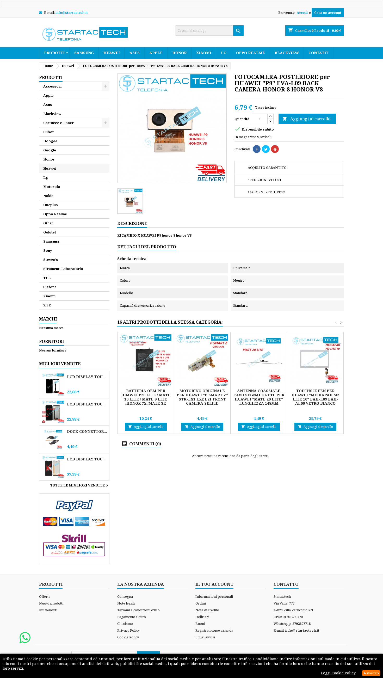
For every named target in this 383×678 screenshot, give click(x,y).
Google (49, 150)
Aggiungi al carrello (306, 119)
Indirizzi (202, 616)
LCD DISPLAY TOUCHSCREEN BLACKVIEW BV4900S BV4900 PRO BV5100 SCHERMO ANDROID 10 (87, 404)
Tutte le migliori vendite (79, 485)
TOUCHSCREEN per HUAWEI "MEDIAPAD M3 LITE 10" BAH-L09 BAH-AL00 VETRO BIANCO (315, 397)
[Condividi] (257, 149)
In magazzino (245, 136)
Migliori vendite (60, 364)
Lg (223, 52)
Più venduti (48, 610)
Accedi (302, 12)
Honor (179, 52)
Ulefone (50, 287)
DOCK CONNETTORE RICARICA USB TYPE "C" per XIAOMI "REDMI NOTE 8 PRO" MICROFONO (87, 431)
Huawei (111, 52)
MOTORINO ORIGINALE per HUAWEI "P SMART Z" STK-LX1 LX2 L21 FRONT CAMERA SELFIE (202, 397)
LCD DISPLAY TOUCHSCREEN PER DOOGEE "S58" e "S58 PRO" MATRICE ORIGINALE (87, 459)
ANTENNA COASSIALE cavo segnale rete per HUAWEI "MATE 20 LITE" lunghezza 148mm (258, 397)
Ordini (200, 603)
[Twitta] (266, 149)
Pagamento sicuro (131, 616)
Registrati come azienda (214, 630)
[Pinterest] (275, 149)
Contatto (286, 584)
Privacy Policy (128, 630)
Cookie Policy (128, 637)
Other (48, 223)
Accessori (52, 86)
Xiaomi (203, 52)
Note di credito (207, 610)
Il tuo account (214, 584)
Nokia (48, 195)
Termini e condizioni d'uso (138, 610)
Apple (156, 52)
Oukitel (49, 232)
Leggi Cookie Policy (338, 672)
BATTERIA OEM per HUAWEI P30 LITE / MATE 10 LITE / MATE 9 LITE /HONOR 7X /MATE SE (145, 397)
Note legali (126, 603)
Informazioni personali (214, 596)
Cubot (48, 132)
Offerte (44, 596)
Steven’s (50, 259)
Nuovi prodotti (51, 603)
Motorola (51, 186)
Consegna (125, 596)
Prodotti (54, 52)
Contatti (318, 52)
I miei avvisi (205, 637)
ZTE (47, 305)
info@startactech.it (71, 12)
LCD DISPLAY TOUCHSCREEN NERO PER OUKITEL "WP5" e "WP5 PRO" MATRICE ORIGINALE (87, 377)
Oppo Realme (250, 52)
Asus (134, 52)
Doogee (50, 141)
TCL (47, 277)
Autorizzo (371, 673)
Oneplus (50, 204)
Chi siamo (125, 623)
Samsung (84, 52)
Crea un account (327, 12)
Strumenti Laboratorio (63, 268)
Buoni (200, 623)
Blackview (287, 52)
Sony (47, 250)
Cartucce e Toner (58, 122)
